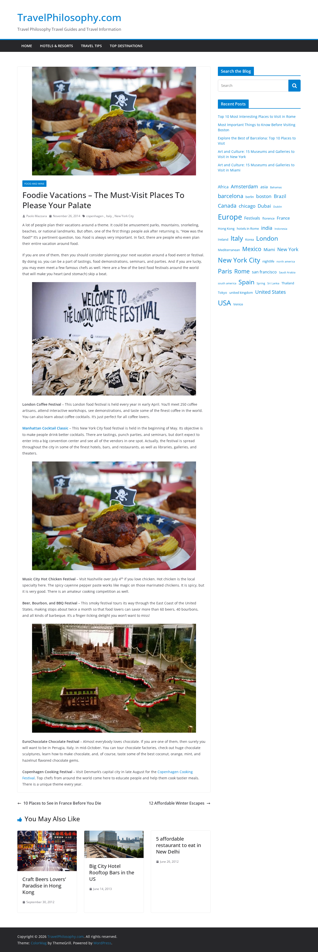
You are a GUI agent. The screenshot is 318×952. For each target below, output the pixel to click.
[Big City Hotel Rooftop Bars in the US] (114, 834)
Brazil (280, 196)
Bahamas (276, 187)
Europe (230, 217)
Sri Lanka (273, 283)
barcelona (230, 196)
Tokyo (222, 292)
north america (286, 261)
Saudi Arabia (287, 272)
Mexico (251, 249)
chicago (247, 206)
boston (264, 196)
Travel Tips (91, 45)
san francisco (264, 272)
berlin (249, 197)
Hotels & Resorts (56, 45)
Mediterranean (229, 250)
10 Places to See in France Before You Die (62, 803)
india (266, 228)
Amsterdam (244, 186)
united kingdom (241, 292)
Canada (227, 205)
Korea (249, 239)
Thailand (287, 283)
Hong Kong (226, 228)
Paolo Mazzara (36, 216)
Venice (238, 304)
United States (270, 292)
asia (264, 187)
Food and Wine (34, 183)
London (267, 238)
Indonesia (281, 228)
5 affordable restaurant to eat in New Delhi (178, 845)
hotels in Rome (248, 228)
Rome (242, 271)
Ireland (223, 239)
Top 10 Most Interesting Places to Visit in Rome (257, 116)
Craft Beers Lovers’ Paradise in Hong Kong (44, 885)
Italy (109, 216)
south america (227, 283)
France (283, 218)
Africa (223, 187)
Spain (246, 282)
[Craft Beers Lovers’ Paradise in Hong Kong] (47, 834)
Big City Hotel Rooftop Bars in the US (111, 872)
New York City (124, 216)
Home (26, 45)
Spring (261, 283)
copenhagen (94, 216)
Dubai (264, 206)
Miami (269, 249)
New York (287, 249)
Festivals (252, 218)
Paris (225, 271)
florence (268, 218)
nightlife (268, 261)
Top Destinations (126, 45)
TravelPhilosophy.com (69, 17)
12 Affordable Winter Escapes (176, 803)
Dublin (277, 206)
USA (224, 302)
